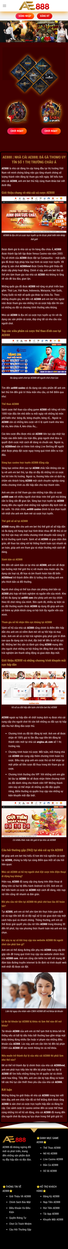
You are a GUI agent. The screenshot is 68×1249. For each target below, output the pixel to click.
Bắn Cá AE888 (50, 1165)
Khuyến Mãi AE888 (53, 1219)
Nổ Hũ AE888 (50, 1153)
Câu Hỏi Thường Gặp (20, 1229)
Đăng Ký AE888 (51, 1196)
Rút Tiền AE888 (51, 1208)
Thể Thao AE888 (52, 1147)
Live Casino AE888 (53, 1159)
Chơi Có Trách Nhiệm (20, 1223)
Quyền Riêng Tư (17, 1217)
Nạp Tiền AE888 (51, 1202)
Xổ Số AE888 (50, 1170)
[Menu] (4, 6)
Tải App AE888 (51, 1213)
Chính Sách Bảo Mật (20, 1202)
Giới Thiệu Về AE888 (20, 1196)
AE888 (5, 168)
